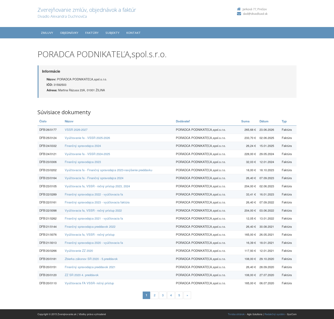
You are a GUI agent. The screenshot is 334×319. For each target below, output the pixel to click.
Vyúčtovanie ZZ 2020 (79, 250)
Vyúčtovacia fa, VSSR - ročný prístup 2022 (93, 210)
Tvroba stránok (236, 314)
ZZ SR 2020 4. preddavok (82, 275)
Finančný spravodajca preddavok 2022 (90, 226)
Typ (284, 121)
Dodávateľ (183, 121)
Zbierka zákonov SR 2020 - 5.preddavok (91, 259)
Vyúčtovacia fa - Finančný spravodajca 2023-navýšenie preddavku (108, 170)
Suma (245, 121)
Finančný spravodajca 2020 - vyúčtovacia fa (94, 242)
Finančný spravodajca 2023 (83, 162)
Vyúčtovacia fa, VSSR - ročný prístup (90, 234)
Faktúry (92, 33)
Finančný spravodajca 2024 (83, 145)
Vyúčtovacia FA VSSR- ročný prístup (89, 283)
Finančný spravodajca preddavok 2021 (90, 267)
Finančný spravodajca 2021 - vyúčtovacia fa (94, 218)
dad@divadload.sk (255, 14)
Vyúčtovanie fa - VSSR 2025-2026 (87, 138)
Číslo (43, 121)
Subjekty (112, 33)
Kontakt (133, 33)
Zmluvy (47, 33)
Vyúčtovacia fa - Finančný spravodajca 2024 (94, 178)
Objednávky (69, 33)
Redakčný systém (274, 314)
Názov (69, 121)
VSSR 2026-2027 (76, 129)
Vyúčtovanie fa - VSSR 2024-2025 (87, 154)
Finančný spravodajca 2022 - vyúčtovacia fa (94, 194)
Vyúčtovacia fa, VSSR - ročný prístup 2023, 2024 (97, 186)
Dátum (264, 121)
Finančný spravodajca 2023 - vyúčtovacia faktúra (97, 202)
